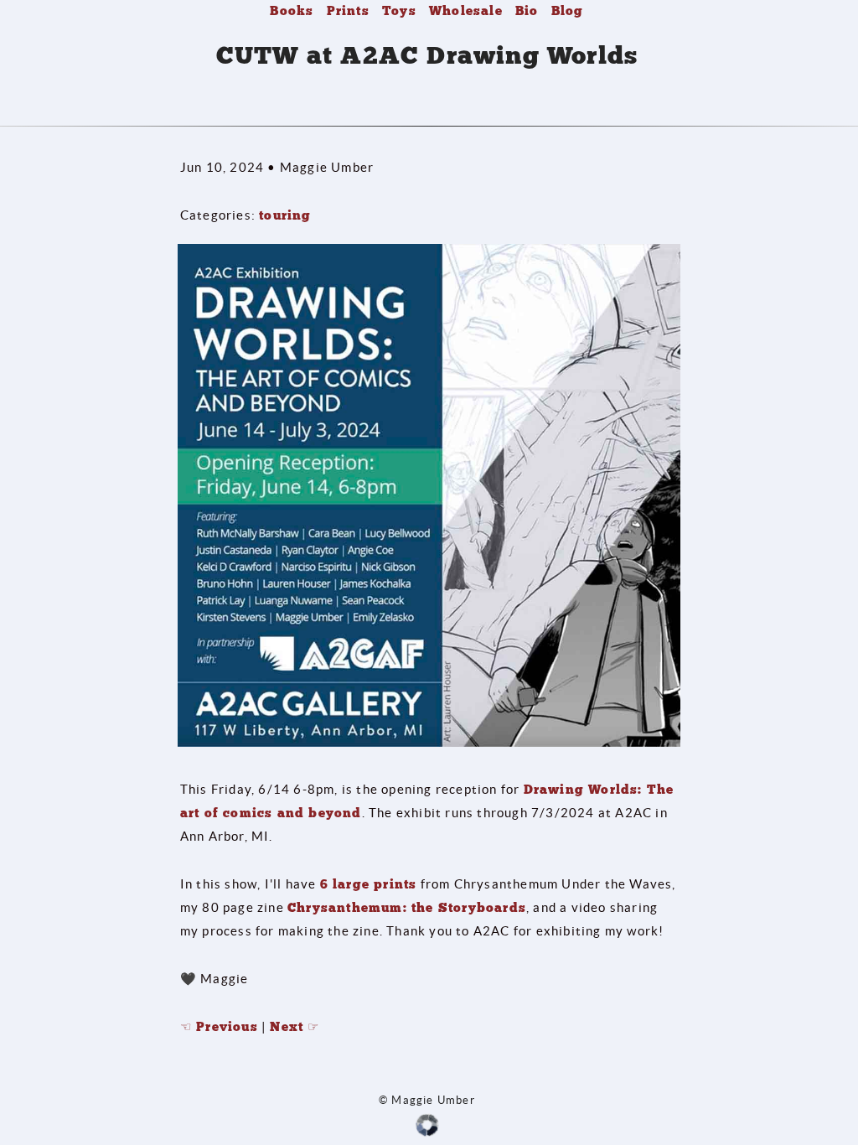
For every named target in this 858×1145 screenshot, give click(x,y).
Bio (527, 10)
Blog (567, 10)
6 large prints (368, 884)
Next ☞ (294, 1026)
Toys (399, 10)
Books (291, 10)
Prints (348, 10)
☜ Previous (219, 1026)
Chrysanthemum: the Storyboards (406, 907)
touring (285, 215)
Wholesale (466, 10)
